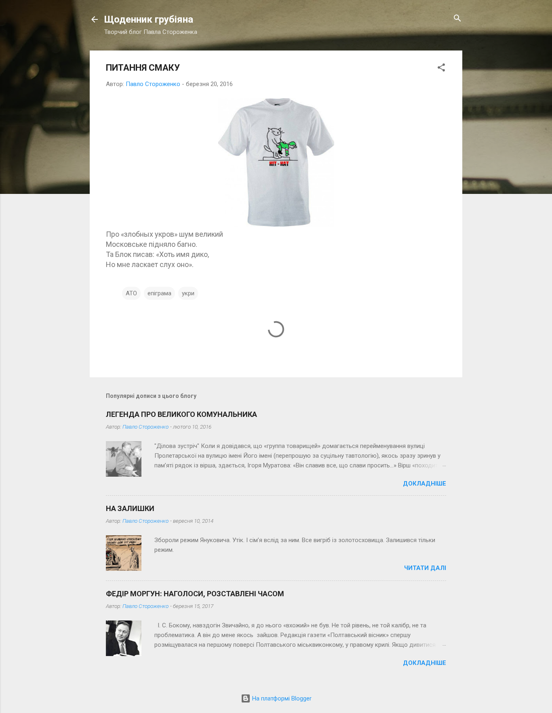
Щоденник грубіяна (148, 19)
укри (188, 293)
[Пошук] (457, 19)
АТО (131, 293)
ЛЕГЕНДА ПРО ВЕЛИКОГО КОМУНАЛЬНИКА (181, 414)
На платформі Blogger (281, 698)
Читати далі (425, 568)
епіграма (159, 293)
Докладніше (424, 483)
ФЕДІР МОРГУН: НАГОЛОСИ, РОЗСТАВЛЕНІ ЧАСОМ (195, 593)
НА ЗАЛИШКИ (130, 508)
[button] (441, 68)
